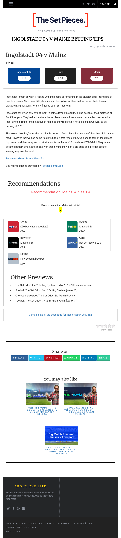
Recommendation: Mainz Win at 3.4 (25, 158)
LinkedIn (89, 358)
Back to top (12, 531)
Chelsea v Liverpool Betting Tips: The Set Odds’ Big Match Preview (61, 450)
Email (104, 358)
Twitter (36, 358)
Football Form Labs (52, 165)
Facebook (20, 358)
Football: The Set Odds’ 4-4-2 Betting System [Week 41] (46, 300)
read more (11, 499)
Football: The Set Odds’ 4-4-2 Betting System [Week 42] (46, 290)
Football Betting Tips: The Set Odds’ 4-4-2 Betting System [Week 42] (80, 411)
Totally (49, 523)
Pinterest (53, 358)
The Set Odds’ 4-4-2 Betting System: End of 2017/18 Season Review (53, 285)
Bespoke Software (71, 523)
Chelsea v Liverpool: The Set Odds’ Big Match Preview (45, 295)
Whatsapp (72, 358)
